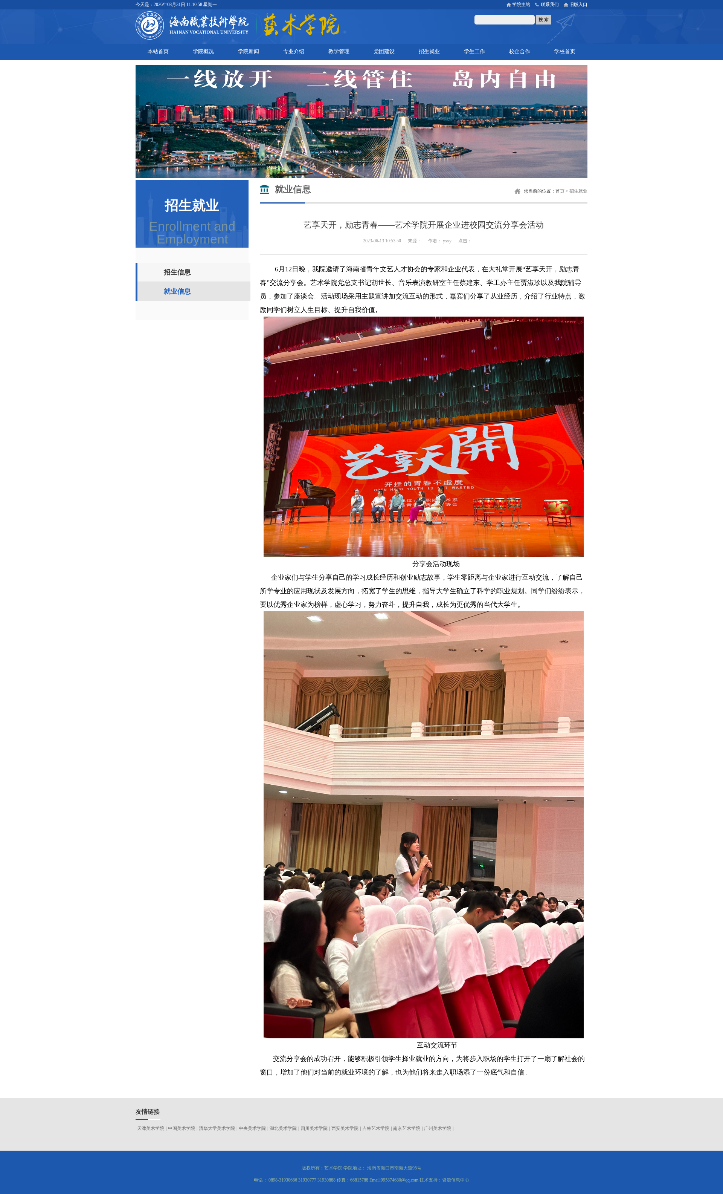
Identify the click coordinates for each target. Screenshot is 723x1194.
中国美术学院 (181, 1128)
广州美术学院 (437, 1128)
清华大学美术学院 (217, 1128)
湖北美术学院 (283, 1128)
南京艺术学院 (406, 1128)
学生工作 (474, 51)
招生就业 (429, 51)
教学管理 (338, 51)
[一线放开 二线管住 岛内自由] (361, 176)
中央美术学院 (252, 1128)
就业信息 (177, 291)
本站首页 (158, 51)
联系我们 (550, 4)
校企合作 (519, 51)
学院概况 (203, 51)
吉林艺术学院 (375, 1128)
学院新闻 (248, 51)
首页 (559, 191)
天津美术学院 (150, 1128)
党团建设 (384, 51)
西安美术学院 (344, 1128)
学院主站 (521, 4)
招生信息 (177, 272)
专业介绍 (293, 51)
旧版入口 (578, 4)
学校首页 (564, 51)
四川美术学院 (314, 1128)
